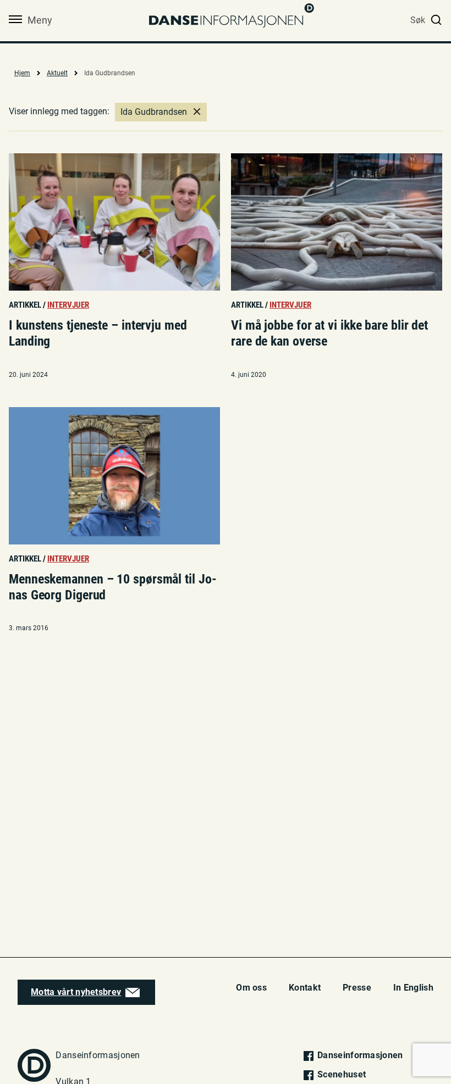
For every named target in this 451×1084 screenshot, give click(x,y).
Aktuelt (57, 73)
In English (413, 987)
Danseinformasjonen (359, 1055)
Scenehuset (340, 1074)
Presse (357, 987)
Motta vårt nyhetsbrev (76, 992)
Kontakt (305, 987)
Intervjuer (68, 305)
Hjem (22, 73)
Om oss (251, 987)
